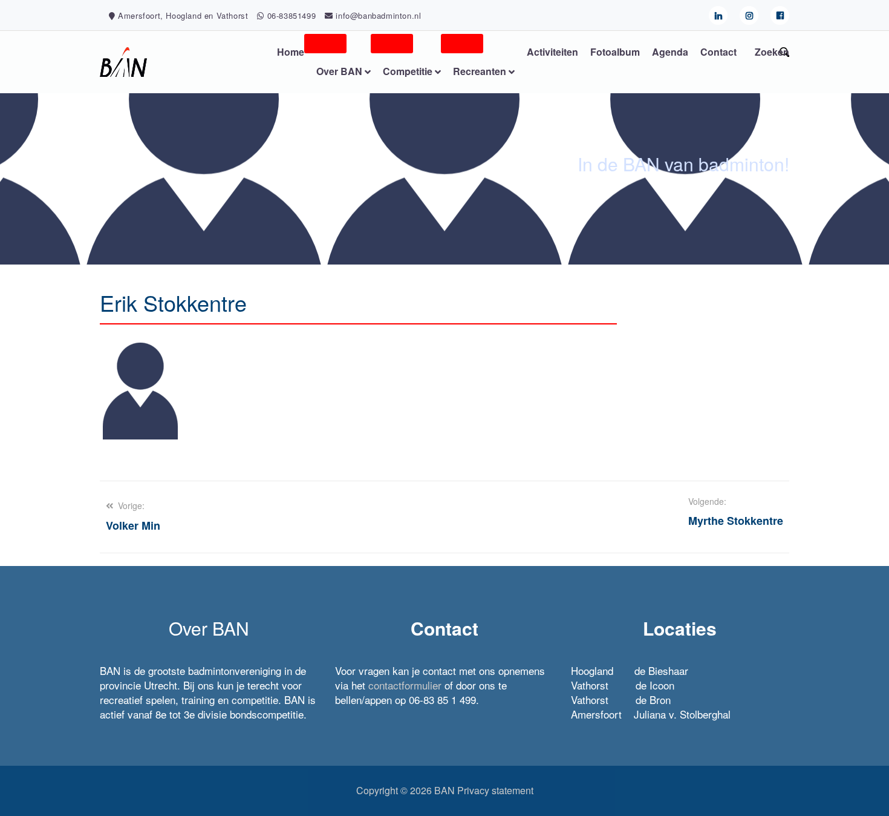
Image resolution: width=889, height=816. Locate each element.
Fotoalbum (615, 52)
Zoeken (772, 52)
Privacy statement (495, 790)
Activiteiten (552, 52)
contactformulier (404, 685)
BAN (444, 790)
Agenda (670, 52)
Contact (718, 52)
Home (290, 52)
